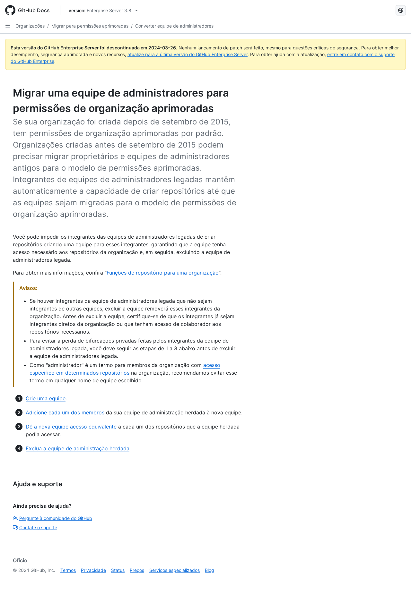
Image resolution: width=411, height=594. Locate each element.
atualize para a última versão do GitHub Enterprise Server (187, 54)
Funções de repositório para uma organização (163, 272)
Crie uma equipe (46, 398)
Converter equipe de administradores (174, 26)
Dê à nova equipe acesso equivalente (71, 426)
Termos (68, 570)
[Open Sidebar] (8, 26)
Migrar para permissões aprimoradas (89, 26)
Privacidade (93, 570)
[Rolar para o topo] (396, 579)
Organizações (30, 26)
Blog (209, 570)
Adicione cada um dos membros (65, 412)
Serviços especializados (174, 570)
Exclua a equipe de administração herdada (77, 448)
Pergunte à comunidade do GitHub (55, 518)
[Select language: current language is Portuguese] (401, 10)
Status (118, 570)
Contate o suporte (38, 527)
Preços (137, 570)
